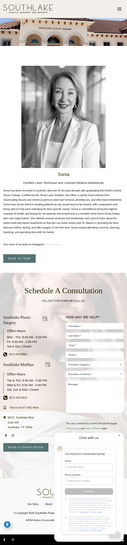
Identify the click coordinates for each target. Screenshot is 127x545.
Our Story (33, 504)
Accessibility (49, 520)
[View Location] (5, 417)
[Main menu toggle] (119, 8)
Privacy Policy (73, 428)
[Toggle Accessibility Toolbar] (7, 524)
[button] (19, 258)
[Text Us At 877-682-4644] (21, 407)
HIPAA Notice (33, 520)
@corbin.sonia (53, 244)
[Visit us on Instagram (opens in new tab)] (13, 435)
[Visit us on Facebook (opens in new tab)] (6, 435)
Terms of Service (93, 428)
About (48, 504)
